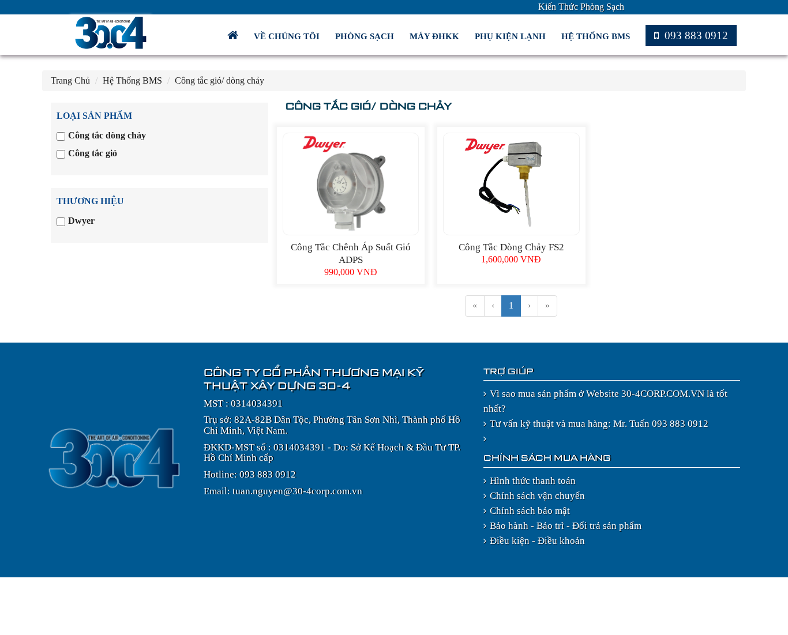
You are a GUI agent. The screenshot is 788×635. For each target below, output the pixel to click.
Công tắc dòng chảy (107, 135)
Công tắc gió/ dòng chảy (219, 80)
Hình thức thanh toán (533, 480)
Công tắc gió (92, 153)
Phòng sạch (365, 36)
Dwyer (81, 221)
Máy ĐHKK (435, 36)
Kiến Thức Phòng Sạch (581, 7)
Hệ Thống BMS (596, 36)
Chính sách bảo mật (530, 510)
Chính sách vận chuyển (537, 495)
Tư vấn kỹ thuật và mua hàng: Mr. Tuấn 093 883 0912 (599, 423)
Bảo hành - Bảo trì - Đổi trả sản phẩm (565, 525)
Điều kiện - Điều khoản (537, 540)
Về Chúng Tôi (288, 36)
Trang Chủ (70, 80)
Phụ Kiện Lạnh (511, 36)
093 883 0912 (695, 35)
